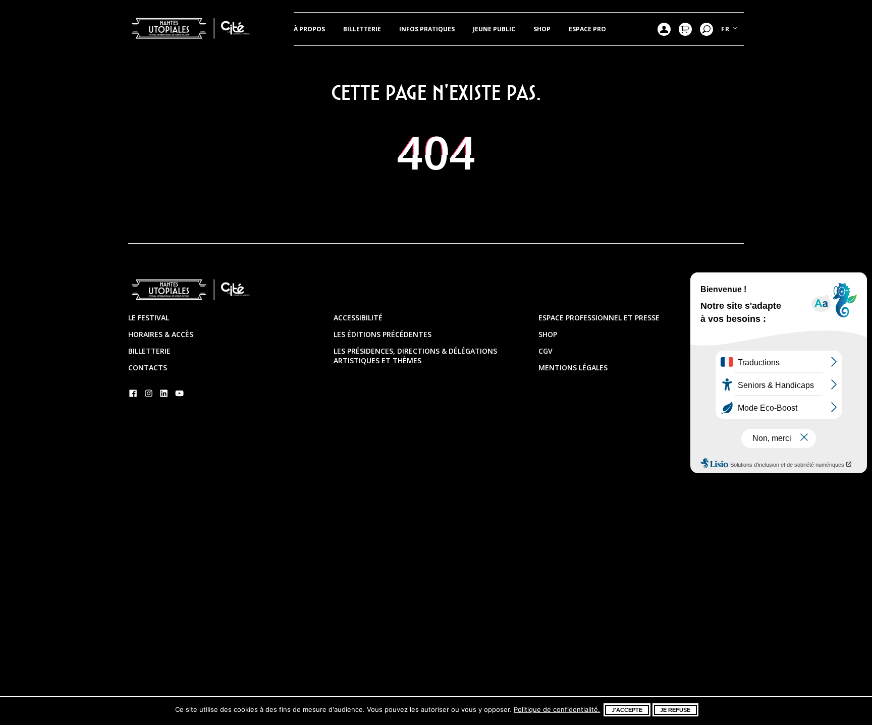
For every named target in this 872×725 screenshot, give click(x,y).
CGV (545, 351)
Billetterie (362, 29)
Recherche (706, 29)
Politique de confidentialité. (557, 709)
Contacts (147, 367)
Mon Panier (685, 29)
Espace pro (587, 29)
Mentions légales (573, 367)
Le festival (148, 317)
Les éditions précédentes (382, 334)
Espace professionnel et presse (599, 317)
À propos (309, 29)
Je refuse (675, 710)
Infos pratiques (427, 29)
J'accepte (627, 710)
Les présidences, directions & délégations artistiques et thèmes (415, 355)
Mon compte (664, 29)
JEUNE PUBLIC (494, 29)
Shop (542, 29)
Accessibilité (358, 317)
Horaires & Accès (160, 334)
